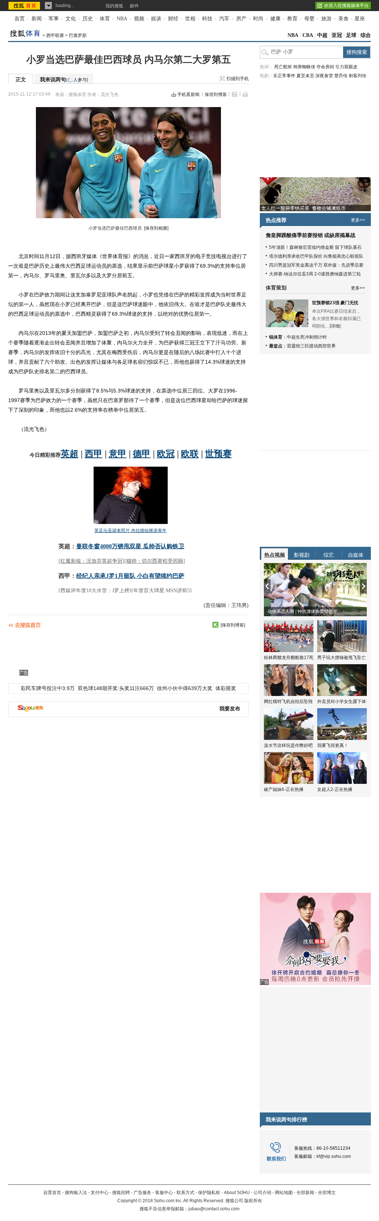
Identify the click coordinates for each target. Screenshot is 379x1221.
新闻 (36, 18)
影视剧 (301, 555)
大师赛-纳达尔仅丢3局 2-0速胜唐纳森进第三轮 (315, 274)
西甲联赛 (55, 35)
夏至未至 (305, 75)
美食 (343, 18)
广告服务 (142, 1192)
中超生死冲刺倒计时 (307, 337)
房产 (241, 18)
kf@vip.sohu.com (333, 1156)
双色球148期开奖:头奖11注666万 (116, 688)
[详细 (335, 326)
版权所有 (253, 1200)
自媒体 (355, 555)
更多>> (358, 220)
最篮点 (275, 346)
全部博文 (327, 1192)
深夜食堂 (324, 75)
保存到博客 (216, 94)
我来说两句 (64, 79)
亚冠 (337, 35)
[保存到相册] (156, 228)
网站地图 (284, 1192)
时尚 (258, 18)
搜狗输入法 (76, 1192)
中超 (322, 35)
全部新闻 (305, 1192)
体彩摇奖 (225, 688)
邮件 (134, 5)
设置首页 (52, 1192)
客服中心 (164, 1192)
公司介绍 (262, 1192)
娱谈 (156, 18)
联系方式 (185, 1192)
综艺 (328, 555)
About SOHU (237, 1192)
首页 (19, 18)
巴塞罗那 (78, 35)
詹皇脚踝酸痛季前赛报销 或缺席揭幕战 (310, 235)
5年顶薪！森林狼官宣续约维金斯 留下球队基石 (315, 247)
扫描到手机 (238, 78)
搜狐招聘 (121, 1192)
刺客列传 (357, 75)
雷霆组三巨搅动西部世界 (311, 346)
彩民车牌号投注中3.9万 (48, 688)
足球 (351, 35)
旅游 (326, 18)
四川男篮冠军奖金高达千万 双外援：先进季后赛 (316, 265)
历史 (88, 18)
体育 (105, 18)
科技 (207, 18)
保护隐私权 (209, 1192)
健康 (275, 18)
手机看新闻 (188, 94)
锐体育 (275, 337)
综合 (365, 35)
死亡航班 (283, 66)
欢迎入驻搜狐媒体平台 (346, 5)
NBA (122, 18)
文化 (71, 18)
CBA (307, 35)
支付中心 (99, 1192)
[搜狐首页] (25, 5)
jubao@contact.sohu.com (213, 1208)
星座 (360, 18)
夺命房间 (325, 66)
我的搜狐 (114, 5)
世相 (190, 18)
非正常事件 (284, 75)
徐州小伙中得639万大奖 (184, 688)
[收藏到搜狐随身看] (215, 625)
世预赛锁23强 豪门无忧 (335, 302)
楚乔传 (341, 75)
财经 (173, 18)
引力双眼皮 (346, 66)
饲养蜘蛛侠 (304, 66)
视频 (139, 18)
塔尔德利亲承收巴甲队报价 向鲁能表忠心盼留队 (316, 256)
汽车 (224, 18)
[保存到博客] (233, 625)
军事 (53, 18)
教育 (292, 18)
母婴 (309, 18)
